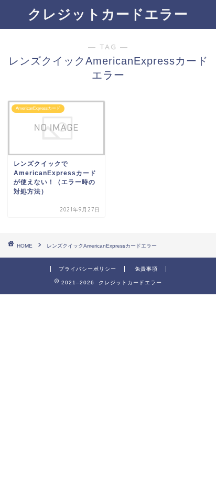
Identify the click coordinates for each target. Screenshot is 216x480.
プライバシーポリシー (87, 269)
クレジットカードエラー (108, 13)
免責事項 (146, 269)
